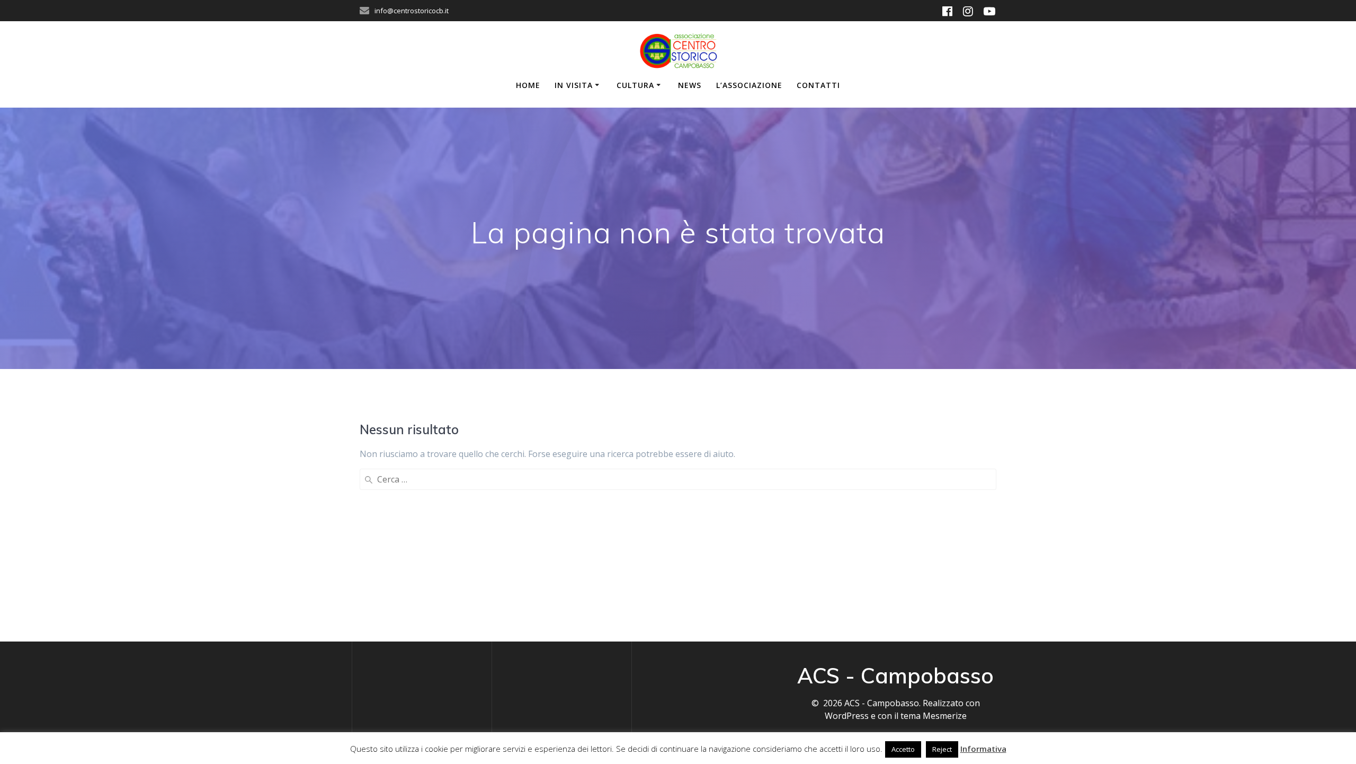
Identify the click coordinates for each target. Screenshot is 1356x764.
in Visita (574, 85)
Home (528, 85)
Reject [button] (942, 749)
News (689, 85)
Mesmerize (945, 716)
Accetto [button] (903, 749)
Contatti (818, 85)
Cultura (635, 85)
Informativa (983, 748)
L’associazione (749, 85)
